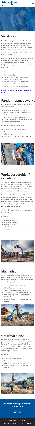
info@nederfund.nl (7, 65)
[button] (33, 3)
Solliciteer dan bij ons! (25, 60)
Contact (17, 412)
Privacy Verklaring (26, 423)
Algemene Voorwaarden (11, 423)
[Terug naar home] (9, 3)
